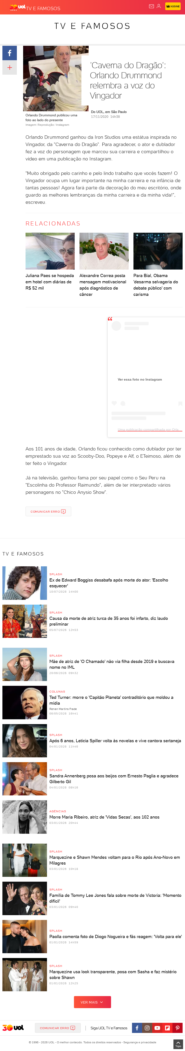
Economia (125, 22)
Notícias (67, 22)
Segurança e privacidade (139, 1042)
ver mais (89, 1002)
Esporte (161, 22)
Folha (144, 22)
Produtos (11, 22)
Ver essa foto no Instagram (140, 379)
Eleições (47, 22)
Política (86, 22)
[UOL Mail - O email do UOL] (151, 6)
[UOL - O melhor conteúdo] (17, 7)
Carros (105, 22)
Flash (30, 22)
